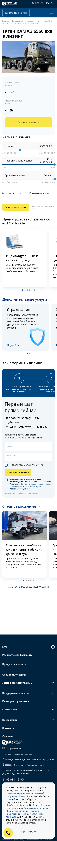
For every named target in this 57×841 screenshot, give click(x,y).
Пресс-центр (10, 720)
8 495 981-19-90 (42, 3)
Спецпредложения (19, 506)
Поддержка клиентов (15, 693)
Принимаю (28, 831)
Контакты (8, 728)
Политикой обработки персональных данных (30, 484)
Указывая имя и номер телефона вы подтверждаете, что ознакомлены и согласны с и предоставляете (31, 484)
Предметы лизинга (14, 664)
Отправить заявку (18, 472)
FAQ (4, 646)
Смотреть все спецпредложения (28, 586)
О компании (9, 709)
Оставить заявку (28, 122)
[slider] (20, 150)
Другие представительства (15, 773)
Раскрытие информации (17, 655)
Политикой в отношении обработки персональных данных (27, 809)
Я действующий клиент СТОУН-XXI (27, 465)
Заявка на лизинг (16, 12)
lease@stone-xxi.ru (13, 748)
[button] (22, 290)
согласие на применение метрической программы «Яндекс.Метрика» (25, 795)
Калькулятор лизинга (15, 701)
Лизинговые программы (17, 682)
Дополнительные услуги (24, 299)
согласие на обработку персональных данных (27, 487)
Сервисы (7, 736)
